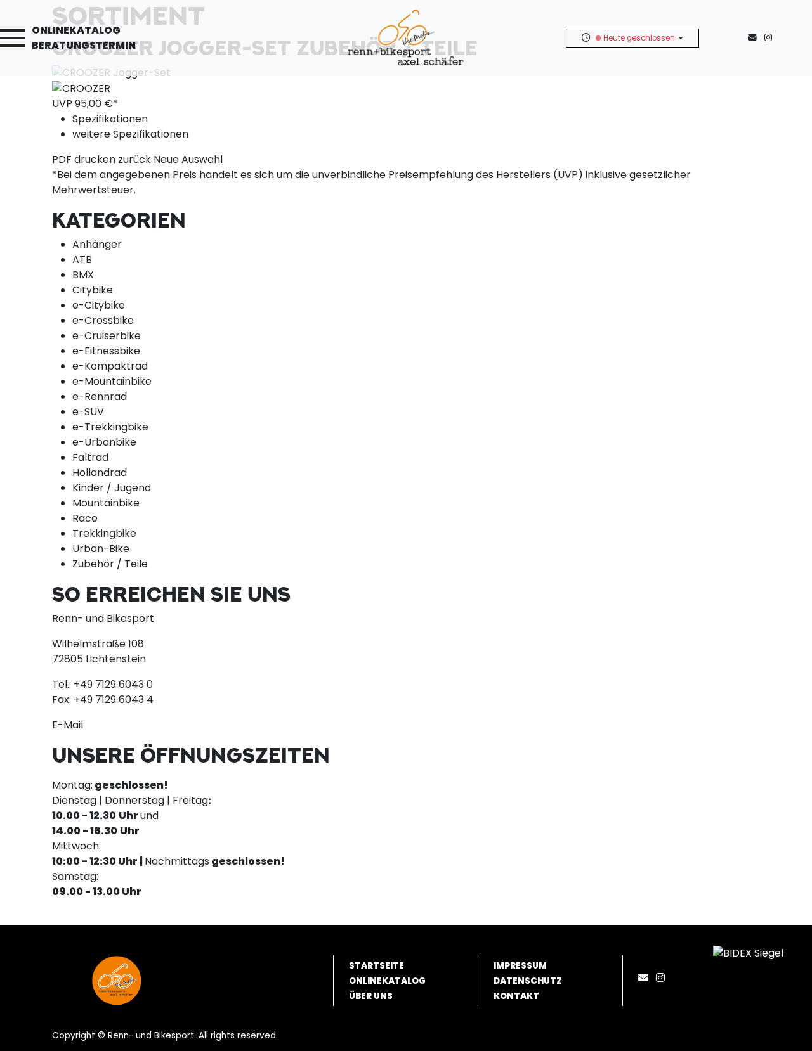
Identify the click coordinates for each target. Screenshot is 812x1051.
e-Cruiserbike (106, 335)
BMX (83, 275)
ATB (82, 259)
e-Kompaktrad (110, 366)
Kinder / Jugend (111, 487)
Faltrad (90, 457)
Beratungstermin (84, 45)
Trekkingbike (104, 533)
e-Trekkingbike (110, 427)
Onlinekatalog (76, 30)
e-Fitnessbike (106, 351)
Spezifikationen (110, 119)
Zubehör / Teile (110, 564)
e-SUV (88, 411)
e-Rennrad (99, 396)
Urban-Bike (100, 548)
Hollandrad (99, 472)
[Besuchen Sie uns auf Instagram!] (770, 38)
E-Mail (67, 725)
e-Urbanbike (104, 442)
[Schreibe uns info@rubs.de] (755, 38)
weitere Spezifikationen (130, 134)
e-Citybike (98, 305)
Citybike (92, 290)
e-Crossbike (103, 320)
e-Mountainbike (112, 381)
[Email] (645, 977)
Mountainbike (106, 503)
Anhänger (97, 244)
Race (85, 518)
